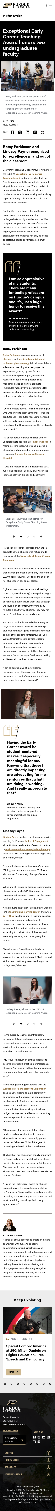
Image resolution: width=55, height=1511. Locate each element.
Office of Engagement (36, 841)
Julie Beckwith (10, 124)
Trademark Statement (32, 1493)
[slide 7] (37, 1384)
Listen (11, 1372)
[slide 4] (18, 1384)
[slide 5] (24, 1384)
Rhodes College (40, 441)
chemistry (8, 359)
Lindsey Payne (10, 837)
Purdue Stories (12, 15)
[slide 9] (50, 1384)
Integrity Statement (42, 1496)
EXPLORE (9, 1452)
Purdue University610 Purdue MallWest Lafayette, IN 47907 (14, 1421)
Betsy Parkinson (11, 355)
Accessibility (9, 1496)
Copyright (11, 1490)
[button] (42, 132)
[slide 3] (34, 536)
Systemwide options (11, 1439)
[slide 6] (31, 1384)
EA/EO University (24, 1496)
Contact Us (31, 1502)
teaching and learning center (24, 911)
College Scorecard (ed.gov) (31, 1499)
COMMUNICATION (13, 1474)
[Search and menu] (48, 5)
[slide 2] (27, 536)
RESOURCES (10, 1467)
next (41, 536)
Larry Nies (8, 915)
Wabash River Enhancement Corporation (24, 1088)
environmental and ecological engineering (27, 849)
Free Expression (10, 1499)
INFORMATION (12, 1460)
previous (14, 536)
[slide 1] (21, 536)
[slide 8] (44, 1384)
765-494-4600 (10, 1430)
